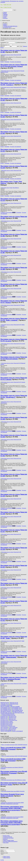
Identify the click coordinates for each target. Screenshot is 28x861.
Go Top (2, 859)
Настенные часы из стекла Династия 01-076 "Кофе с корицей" (14, 319)
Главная (5, 12)
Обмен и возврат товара (8, 840)
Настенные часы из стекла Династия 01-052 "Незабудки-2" (14, 396)
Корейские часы (4, 717)
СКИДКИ (5, 14)
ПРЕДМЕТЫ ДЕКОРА (6, 711)
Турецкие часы (4, 726)
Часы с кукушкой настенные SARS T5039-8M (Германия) (13, 748)
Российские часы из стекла (7, 723)
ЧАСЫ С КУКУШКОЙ (6, 731)
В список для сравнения (15, 61)
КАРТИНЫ (3, 705)
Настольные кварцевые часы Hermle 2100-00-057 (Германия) (14, 772)
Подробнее (7, 61)
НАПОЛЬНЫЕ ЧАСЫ (6, 707)
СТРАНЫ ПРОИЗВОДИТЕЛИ (7, 713)
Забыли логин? (6, 856)
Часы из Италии (4, 728)
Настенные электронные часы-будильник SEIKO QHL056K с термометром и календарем (12, 822)
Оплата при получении (8, 837)
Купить (2, 61)
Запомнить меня (4, 852)
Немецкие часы (4, 718)
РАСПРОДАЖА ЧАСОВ (6, 712)
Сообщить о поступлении (6, 212)
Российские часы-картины (6, 724)
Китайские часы (4, 716)
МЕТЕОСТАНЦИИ (5, 706)
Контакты (5, 18)
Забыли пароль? (6, 857)
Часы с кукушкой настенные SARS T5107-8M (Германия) (13, 759)
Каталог (5, 13)
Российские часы (4, 720)
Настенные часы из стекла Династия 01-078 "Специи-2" (14, 84)
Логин (2, 850)
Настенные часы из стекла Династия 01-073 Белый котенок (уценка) (14, 65)
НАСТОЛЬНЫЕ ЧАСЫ (6, 710)
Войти (2, 854)
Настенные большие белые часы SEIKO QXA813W (12, 795)
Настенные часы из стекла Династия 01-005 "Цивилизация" (14, 656)
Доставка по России (7, 836)
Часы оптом (5, 842)
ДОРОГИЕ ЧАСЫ (5, 703)
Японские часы (4, 729)
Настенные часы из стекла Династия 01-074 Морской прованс (14, 357)
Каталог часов (6, 835)
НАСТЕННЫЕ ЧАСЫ (6, 708)
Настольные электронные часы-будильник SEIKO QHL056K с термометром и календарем (12, 808)
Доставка (5, 15)
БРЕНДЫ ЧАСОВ (5, 702)
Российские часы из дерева (7, 721)
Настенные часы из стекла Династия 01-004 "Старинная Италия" (14, 678)
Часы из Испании (5, 727)
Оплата (4, 17)
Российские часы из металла (7, 722)
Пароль (2, 851)
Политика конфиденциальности (10, 841)
